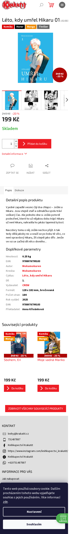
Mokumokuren (31, 266)
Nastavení (34, 512)
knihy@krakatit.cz (18, 434)
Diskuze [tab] (19, 190)
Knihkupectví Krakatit (20, 445)
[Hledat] (41, 5)
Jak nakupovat (10, 479)
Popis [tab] (8, 190)
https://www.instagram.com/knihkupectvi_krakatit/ (38, 451)
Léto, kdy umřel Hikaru (37, 276)
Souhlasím (34, 524)
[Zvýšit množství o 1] (16, 141)
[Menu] (62, 5)
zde (5, 502)
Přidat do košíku (37, 143)
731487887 (14, 439)
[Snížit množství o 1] (16, 146)
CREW (25, 285)
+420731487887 (17, 463)
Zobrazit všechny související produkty (35, 408)
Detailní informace (12, 154)
